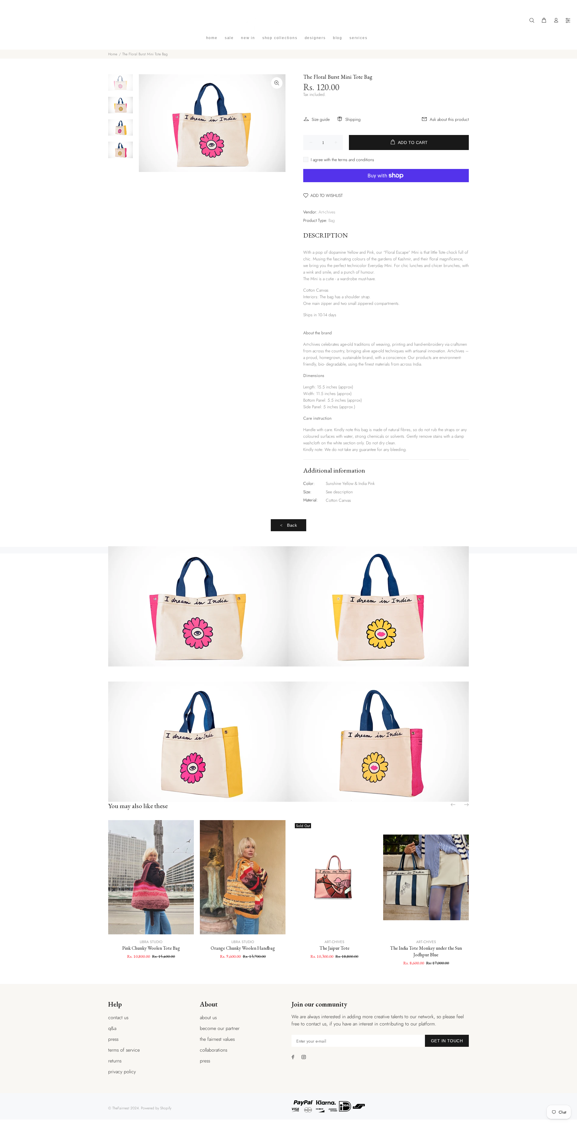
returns (114, 1060)
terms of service (124, 1049)
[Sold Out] (334, 877)
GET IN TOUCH (447, 1040)
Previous (453, 804)
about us (208, 1017)
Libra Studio (151, 942)
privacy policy (122, 1071)
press (113, 1039)
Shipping (353, 119)
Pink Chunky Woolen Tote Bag (151, 948)
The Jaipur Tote (334, 948)
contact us (118, 1017)
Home (112, 54)
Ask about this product (449, 119)
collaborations (213, 1049)
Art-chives (327, 212)
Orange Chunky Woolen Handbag (243, 948)
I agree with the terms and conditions (342, 160)
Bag (331, 220)
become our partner (220, 1028)
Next (466, 804)
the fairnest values (217, 1039)
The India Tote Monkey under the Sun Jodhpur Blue (426, 951)
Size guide (321, 119)
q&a (112, 1028)
